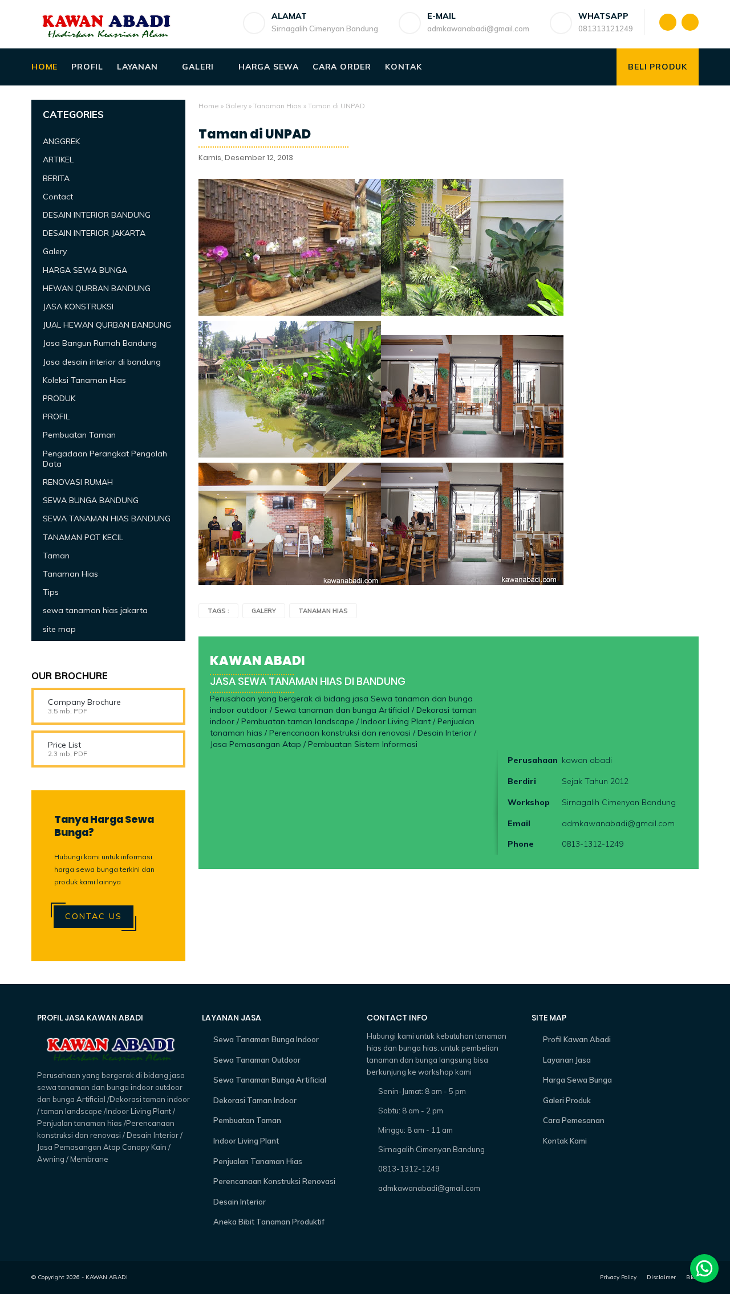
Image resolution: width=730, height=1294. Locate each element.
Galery (236, 105)
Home (44, 67)
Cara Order (342, 67)
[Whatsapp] (704, 1268)
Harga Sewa (268, 67)
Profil (87, 67)
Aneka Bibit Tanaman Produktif (269, 1221)
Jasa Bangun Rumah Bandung (100, 343)
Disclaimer (661, 1277)
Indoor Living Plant (246, 1140)
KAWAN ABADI (107, 1277)
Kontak (403, 67)
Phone (521, 844)
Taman (56, 555)
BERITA (56, 178)
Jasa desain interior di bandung (102, 362)
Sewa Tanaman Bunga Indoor (266, 1039)
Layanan (137, 67)
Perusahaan (533, 760)
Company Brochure (84, 702)
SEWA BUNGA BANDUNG (91, 500)
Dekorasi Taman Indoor (255, 1100)
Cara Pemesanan (574, 1120)
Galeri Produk (567, 1100)
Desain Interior (239, 1201)
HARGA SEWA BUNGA (85, 270)
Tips (51, 592)
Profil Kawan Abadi (577, 1039)
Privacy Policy (618, 1277)
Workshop (529, 802)
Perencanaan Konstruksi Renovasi (274, 1181)
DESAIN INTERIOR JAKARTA (94, 233)
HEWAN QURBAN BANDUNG (97, 288)
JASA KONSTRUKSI (78, 306)
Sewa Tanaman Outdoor (257, 1059)
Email (519, 823)
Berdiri (522, 781)
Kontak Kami (565, 1140)
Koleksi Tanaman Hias (84, 380)
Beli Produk (657, 67)
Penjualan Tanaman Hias (257, 1161)
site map (59, 629)
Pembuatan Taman (79, 435)
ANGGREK (61, 141)
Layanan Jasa (567, 1059)
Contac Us (93, 916)
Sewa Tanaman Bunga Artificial (269, 1079)
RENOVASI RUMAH (78, 482)
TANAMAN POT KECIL (83, 537)
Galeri (198, 67)
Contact (58, 196)
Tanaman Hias (277, 105)
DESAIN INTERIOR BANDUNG (97, 215)
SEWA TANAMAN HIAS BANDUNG (107, 518)
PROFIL (56, 416)
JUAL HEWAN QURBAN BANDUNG (107, 325)
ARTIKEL (58, 159)
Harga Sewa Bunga (577, 1079)
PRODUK (59, 398)
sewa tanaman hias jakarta (95, 610)
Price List (64, 745)
